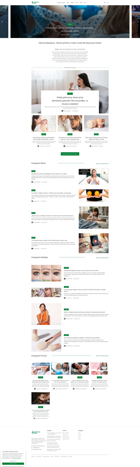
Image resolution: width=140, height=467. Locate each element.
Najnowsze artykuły (61, 2)
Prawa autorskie (38, 456)
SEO (85, 2)
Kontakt (52, 456)
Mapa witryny (70, 456)
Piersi (70, 134)
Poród (77, 2)
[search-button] (104, 2)
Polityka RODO (56, 456)
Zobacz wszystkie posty (102, 163)
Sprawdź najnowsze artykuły (70, 154)
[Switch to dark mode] (108, 3)
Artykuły (49, 430)
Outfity (81, 2)
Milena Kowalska (66, 432)
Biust (68, 2)
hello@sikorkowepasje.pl (37, 449)
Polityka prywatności (46, 456)
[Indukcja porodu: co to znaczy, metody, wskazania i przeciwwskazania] (70, 21)
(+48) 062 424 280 (36, 447)
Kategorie (80, 430)
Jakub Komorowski (66, 438)
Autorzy (64, 430)
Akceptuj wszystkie (13, 463)
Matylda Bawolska (66, 436)
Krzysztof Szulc (65, 434)
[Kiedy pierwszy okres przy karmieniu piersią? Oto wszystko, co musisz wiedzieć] (70, 91)
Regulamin (33, 456)
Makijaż (72, 2)
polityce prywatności (17, 458)
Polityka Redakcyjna (63, 456)
